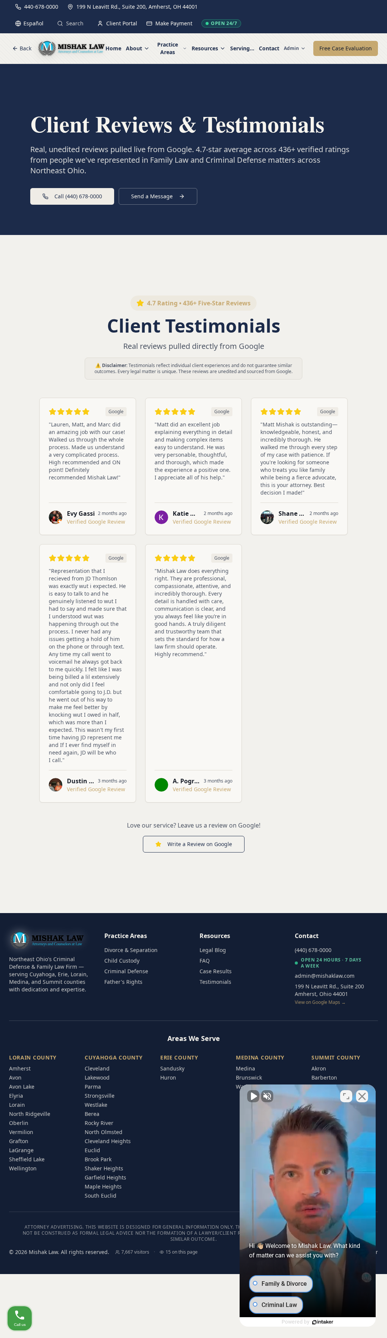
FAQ (205, 960)
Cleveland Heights (108, 1141)
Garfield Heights (105, 1177)
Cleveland (97, 1068)
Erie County (179, 1057)
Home (113, 48)
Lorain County (33, 1057)
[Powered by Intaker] (322, 1322)
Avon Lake (21, 1086)
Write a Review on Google (199, 844)
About (134, 48)
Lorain (17, 1104)
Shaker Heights (104, 1168)
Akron (318, 1068)
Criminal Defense (126, 971)
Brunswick (249, 1077)
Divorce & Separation (131, 950)
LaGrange (21, 1150)
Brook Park (98, 1159)
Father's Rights (123, 981)
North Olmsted (103, 1132)
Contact (269, 48)
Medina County (260, 1057)
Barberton (324, 1077)
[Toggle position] (346, 1096)
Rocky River (99, 1122)
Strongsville (100, 1095)
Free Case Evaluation (345, 48)
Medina (245, 1068)
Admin (291, 48)
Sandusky (172, 1068)
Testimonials (215, 981)
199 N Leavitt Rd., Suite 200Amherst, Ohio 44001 (329, 994)
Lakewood (97, 1077)
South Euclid (100, 1195)
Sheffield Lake (27, 1159)
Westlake (96, 1104)
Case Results (216, 971)
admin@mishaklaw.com (324, 975)
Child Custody (121, 960)
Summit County (336, 1057)
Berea (92, 1113)
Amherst (20, 1068)
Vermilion (21, 1132)
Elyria (16, 1095)
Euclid (92, 1150)
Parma (93, 1086)
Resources (205, 48)
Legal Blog (213, 950)
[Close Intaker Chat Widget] (362, 1096)
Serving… (242, 48)
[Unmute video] (253, 1096)
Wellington (23, 1168)
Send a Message (152, 196)
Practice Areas (167, 48)
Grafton (18, 1141)
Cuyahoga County (114, 1057)
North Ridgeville (29, 1113)
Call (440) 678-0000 (78, 196)
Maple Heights (103, 1186)
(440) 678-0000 (313, 950)
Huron (168, 1077)
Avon (15, 1077)
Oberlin (18, 1122)
